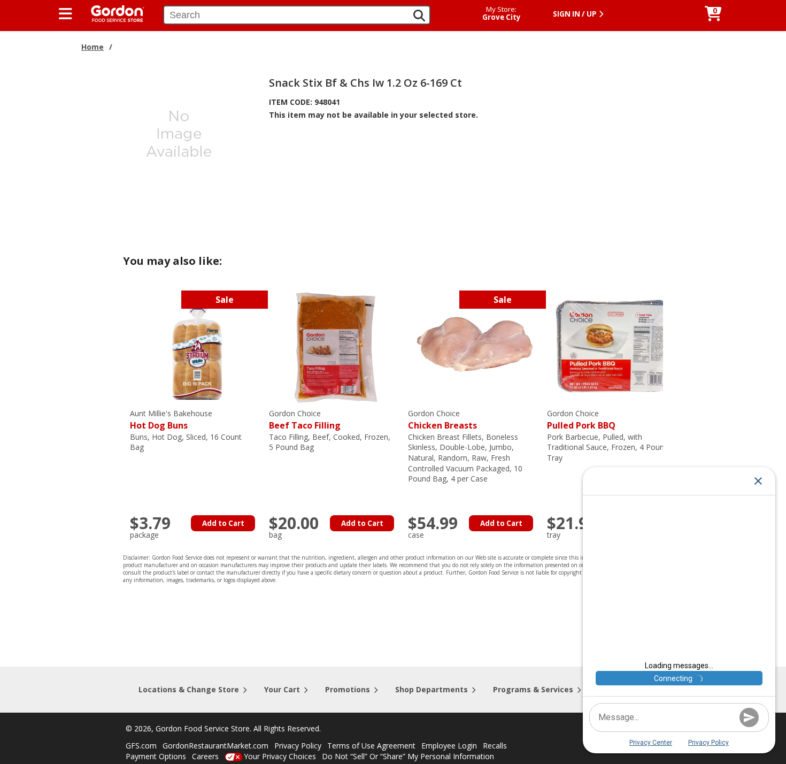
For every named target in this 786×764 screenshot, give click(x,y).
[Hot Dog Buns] (196, 346)
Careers (205, 756)
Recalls (495, 745)
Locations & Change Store (188, 689)
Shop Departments (431, 689)
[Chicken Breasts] (474, 346)
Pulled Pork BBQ (581, 419)
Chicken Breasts (442, 419)
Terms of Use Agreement (371, 745)
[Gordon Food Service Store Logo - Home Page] (112, 12)
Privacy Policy (297, 745)
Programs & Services (533, 689)
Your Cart (282, 689)
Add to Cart (223, 523)
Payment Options (156, 756)
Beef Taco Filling (305, 419)
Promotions (347, 689)
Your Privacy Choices (280, 756)
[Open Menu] (65, 13)
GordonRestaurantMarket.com (215, 745)
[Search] (419, 15)
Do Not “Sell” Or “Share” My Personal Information (408, 756)
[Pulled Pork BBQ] (613, 346)
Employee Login (449, 745)
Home (92, 47)
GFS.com (141, 745)
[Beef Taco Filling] (335, 346)
